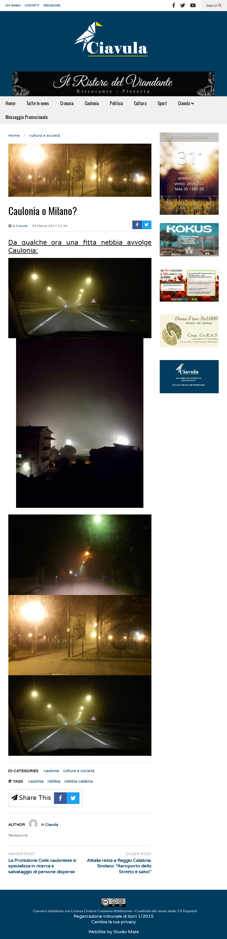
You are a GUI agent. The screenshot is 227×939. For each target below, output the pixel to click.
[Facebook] (173, 5)
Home (10, 103)
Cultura (140, 103)
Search (212, 5)
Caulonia (92, 103)
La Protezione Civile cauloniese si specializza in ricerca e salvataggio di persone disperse (42, 866)
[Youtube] (193, 5)
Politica (116, 103)
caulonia (51, 770)
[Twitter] (182, 5)
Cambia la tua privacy (113, 922)
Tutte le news (37, 103)
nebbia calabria (79, 781)
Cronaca (67, 103)
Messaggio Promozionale (27, 117)
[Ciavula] (113, 41)
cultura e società (78, 770)
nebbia (54, 781)
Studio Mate (126, 932)
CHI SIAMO (13, 5)
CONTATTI (32, 5)
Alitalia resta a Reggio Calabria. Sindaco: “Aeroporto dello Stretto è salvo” (119, 866)
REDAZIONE (51, 5)
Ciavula (184, 103)
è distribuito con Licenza (115, 911)
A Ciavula (19, 226)
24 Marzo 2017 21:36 (50, 226)
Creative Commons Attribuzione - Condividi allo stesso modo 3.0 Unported (140, 911)
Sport (162, 103)
